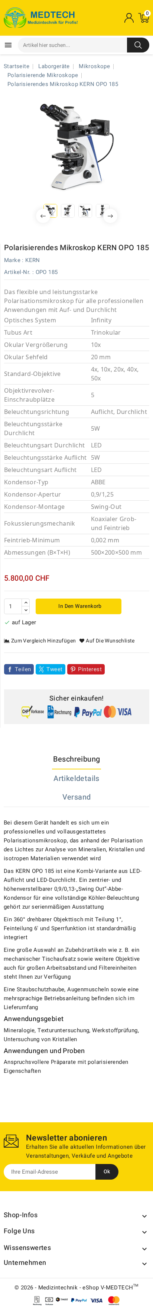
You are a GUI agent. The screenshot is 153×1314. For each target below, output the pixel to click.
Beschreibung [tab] (76, 759)
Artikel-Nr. (17, 272)
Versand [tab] (76, 797)
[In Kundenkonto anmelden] (129, 18)
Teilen (23, 669)
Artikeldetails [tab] (76, 778)
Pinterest (90, 669)
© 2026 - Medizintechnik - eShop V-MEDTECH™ (76, 1287)
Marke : (14, 260)
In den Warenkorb (79, 606)
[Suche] (138, 45)
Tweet (54, 669)
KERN (32, 260)
